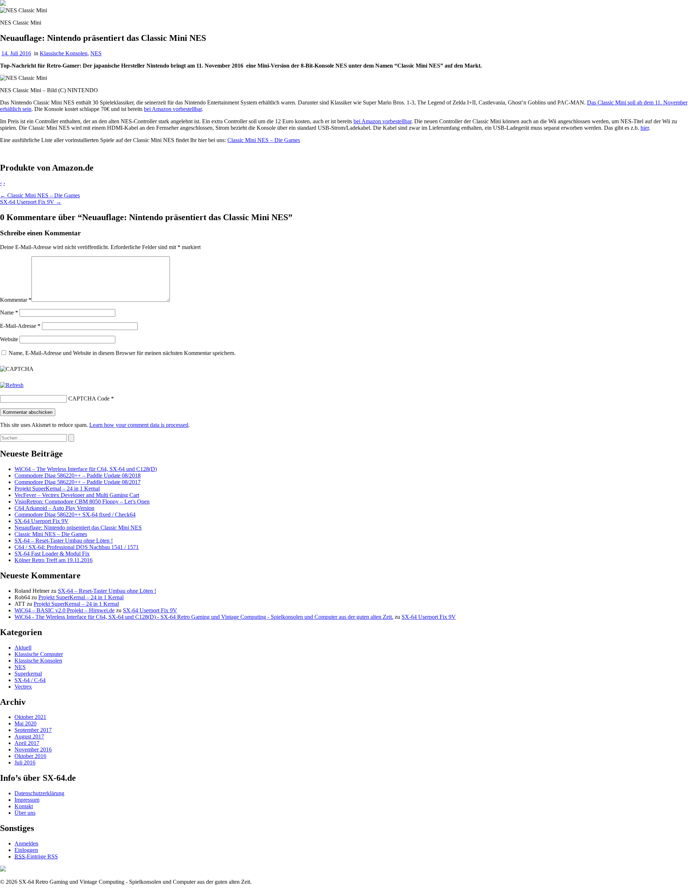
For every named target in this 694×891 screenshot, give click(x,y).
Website (9, 339)
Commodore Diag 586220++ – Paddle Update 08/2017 (77, 482)
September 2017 (33, 730)
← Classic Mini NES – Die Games (40, 195)
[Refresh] (11, 385)
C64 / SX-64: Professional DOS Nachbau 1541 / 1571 (76, 547)
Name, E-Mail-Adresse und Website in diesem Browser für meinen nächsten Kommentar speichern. (122, 353)
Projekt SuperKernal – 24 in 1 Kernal (57, 488)
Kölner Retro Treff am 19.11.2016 (53, 560)
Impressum (26, 800)
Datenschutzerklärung (39, 793)
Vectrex (23, 687)
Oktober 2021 (30, 717)
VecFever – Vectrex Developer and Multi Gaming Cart (76, 495)
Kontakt (23, 806)
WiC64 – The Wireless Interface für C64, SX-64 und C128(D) (85, 469)
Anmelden (26, 843)
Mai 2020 (25, 723)
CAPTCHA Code (89, 398)
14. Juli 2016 (16, 53)
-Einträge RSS (36, 856)
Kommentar (15, 300)
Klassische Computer (38, 654)
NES (96, 53)
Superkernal (28, 674)
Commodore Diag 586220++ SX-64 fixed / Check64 (75, 514)
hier (645, 128)
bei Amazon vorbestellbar (173, 109)
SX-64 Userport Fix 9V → (30, 202)
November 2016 (33, 749)
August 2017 (29, 736)
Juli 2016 (24, 762)
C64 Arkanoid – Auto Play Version (54, 508)
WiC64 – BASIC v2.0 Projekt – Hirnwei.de (64, 610)
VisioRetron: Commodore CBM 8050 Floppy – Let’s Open (82, 501)
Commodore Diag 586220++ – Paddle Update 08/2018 (77, 475)
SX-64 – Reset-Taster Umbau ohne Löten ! (63, 540)
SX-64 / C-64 (30, 680)
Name (9, 312)
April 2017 (26, 743)
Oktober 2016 (30, 756)
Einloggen (26, 850)
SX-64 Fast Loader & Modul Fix (52, 554)
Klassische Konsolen (63, 53)
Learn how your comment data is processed (138, 425)
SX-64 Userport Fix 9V (41, 521)
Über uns (24, 813)
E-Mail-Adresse (20, 326)
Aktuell (22, 647)
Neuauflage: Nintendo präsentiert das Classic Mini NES (78, 527)
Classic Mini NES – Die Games (263, 140)
